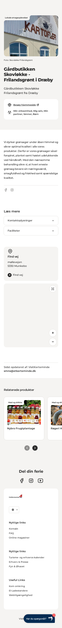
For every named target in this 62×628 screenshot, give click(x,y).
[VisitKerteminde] (16, 496)
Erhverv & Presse (18, 561)
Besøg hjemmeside (24, 104)
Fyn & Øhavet (16, 566)
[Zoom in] (53, 333)
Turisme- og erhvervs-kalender (26, 557)
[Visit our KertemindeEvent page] (40, 480)
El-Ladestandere (18, 590)
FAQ (11, 533)
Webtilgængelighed (20, 595)
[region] (31, 315)
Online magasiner (19, 537)
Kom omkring (17, 586)
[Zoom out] (53, 342)
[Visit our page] (21, 480)
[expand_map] (52, 288)
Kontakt (13, 528)
